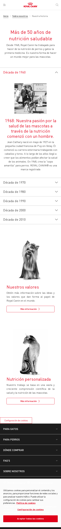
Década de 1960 (14, 72)
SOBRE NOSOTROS (14, 471)
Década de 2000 (14, 210)
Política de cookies (25, 503)
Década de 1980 (14, 192)
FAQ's (6, 460)
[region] (30, 503)
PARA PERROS (11, 439)
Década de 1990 (14, 201)
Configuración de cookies (16, 420)
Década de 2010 (14, 219)
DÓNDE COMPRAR (13, 450)
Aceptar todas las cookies (30, 518)
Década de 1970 (14, 182)
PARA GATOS (10, 428)
